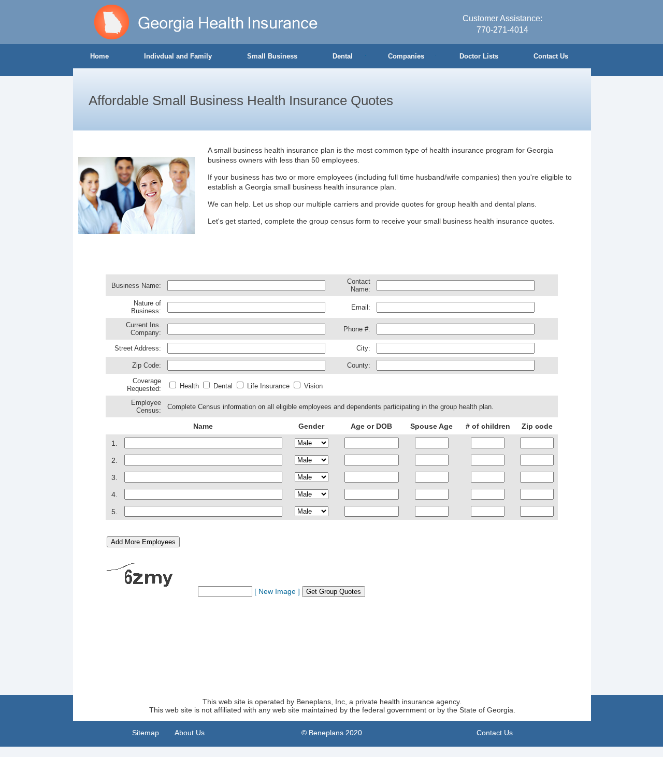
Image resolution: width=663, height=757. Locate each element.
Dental (343, 56)
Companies (406, 56)
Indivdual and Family (178, 56)
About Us (190, 733)
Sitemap (145, 733)
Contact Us (551, 56)
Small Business (272, 56)
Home (99, 56)
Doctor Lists (478, 56)
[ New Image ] (277, 591)
